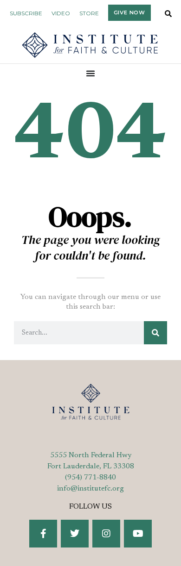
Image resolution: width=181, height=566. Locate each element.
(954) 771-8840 (90, 477)
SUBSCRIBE (26, 13)
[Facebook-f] (43, 533)
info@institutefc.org (90, 488)
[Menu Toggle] (91, 73)
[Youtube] (138, 533)
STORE (89, 13)
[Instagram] (106, 533)
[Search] (155, 332)
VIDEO (61, 13)
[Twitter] (75, 533)
